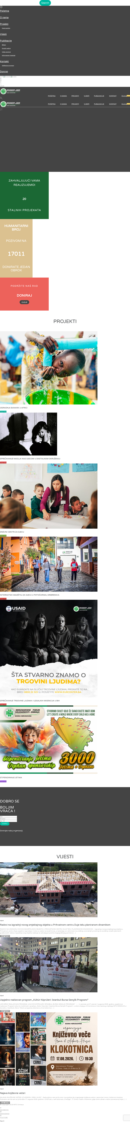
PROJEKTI (4, 24)
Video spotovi (6, 52)
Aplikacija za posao (8, 65)
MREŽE (2, 86)
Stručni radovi (6, 48)
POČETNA (4, 11)
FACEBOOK (4, 1110)
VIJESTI (3, 34)
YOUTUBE (4, 1118)
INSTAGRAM (4, 1114)
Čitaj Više (3, 412)
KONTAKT (4, 61)
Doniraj (4, 71)
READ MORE (5, 936)
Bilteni (4, 45)
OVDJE (24, 302)
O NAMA (4, 17)
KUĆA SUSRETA (6, 28)
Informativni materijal (8, 55)
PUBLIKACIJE (6, 40)
